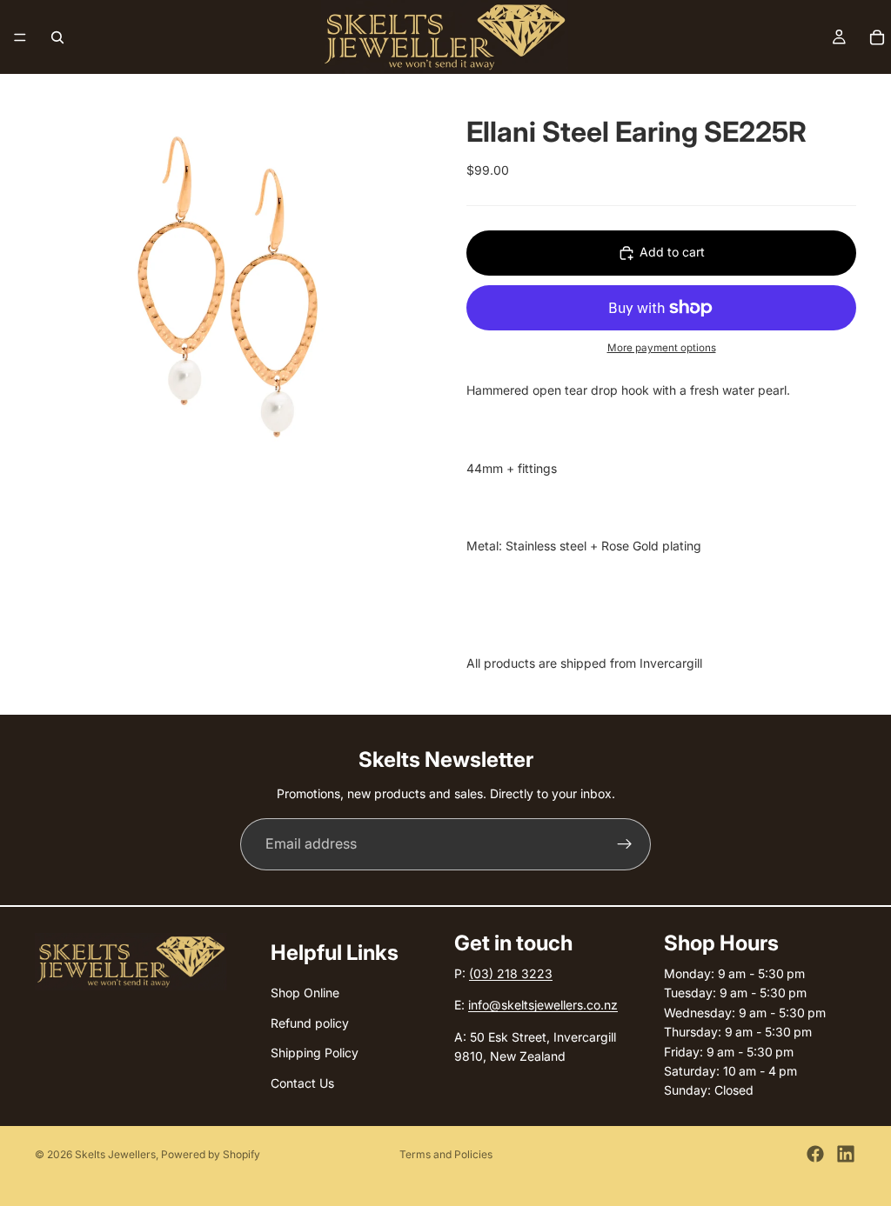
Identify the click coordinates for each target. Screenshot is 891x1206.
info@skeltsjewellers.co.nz (543, 1004)
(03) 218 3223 (511, 973)
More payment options (661, 348)
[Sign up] (624, 844)
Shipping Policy (314, 1052)
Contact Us (302, 1082)
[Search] (57, 37)
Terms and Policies (445, 1154)
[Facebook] (815, 1153)
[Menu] (20, 37)
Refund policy (310, 1023)
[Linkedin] (845, 1153)
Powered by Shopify (210, 1154)
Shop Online (305, 992)
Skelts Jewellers (115, 1154)
